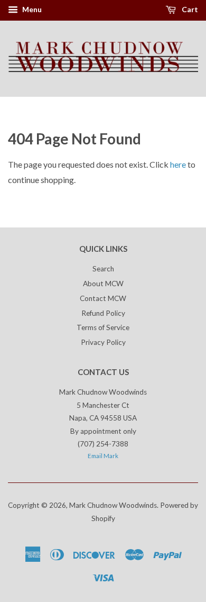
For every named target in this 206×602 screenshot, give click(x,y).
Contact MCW (103, 298)
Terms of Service (103, 327)
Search (103, 268)
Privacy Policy (103, 342)
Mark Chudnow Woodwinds (113, 505)
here (178, 164)
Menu (31, 9)
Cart (189, 9)
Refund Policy (103, 313)
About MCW (103, 283)
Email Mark (103, 455)
